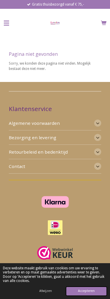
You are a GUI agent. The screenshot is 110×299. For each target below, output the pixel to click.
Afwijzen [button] (45, 291)
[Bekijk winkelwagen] (103, 23)
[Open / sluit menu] (6, 23)
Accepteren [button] (86, 291)
